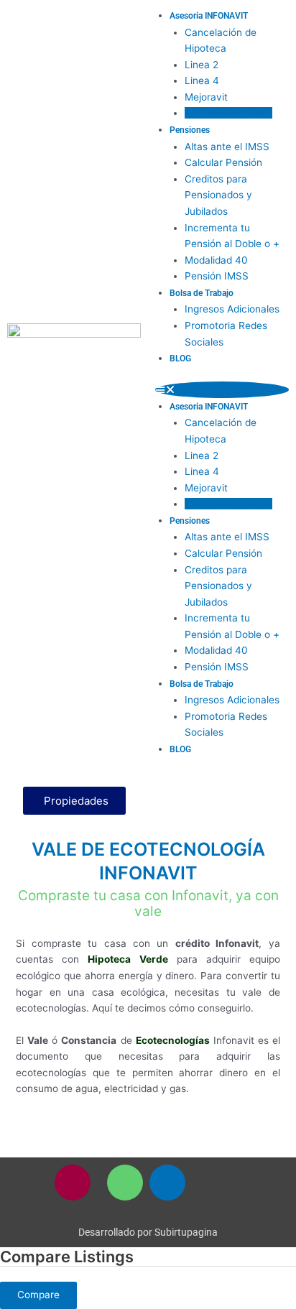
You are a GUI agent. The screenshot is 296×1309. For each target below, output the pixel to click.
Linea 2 (201, 64)
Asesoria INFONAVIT (209, 16)
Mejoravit (206, 97)
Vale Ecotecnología (228, 113)
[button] (222, 389)
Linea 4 (202, 80)
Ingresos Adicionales (232, 309)
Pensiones (190, 130)
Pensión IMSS (217, 276)
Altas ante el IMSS (227, 146)
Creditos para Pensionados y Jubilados (218, 195)
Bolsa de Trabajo (201, 293)
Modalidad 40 (216, 260)
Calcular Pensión (223, 162)
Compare (38, 1294)
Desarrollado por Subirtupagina (148, 1232)
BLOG (180, 358)
